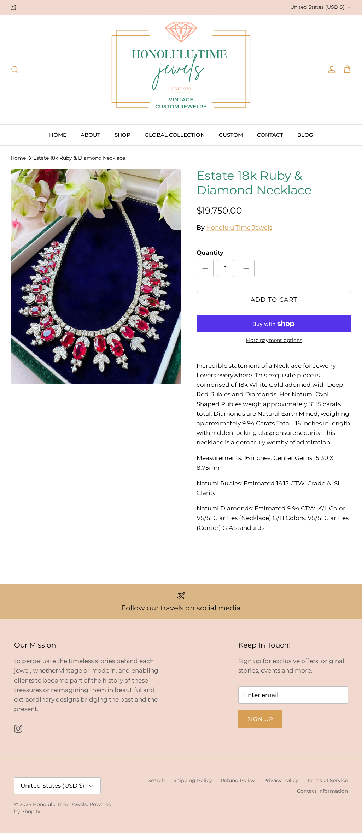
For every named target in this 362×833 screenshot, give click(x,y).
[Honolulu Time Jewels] (181, 69)
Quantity (210, 252)
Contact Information (322, 791)
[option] (96, 276)
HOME (57, 134)
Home (18, 158)
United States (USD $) (317, 7)
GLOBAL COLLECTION (175, 134)
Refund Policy (238, 780)
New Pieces (191, 8)
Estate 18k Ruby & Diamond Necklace (79, 158)
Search (156, 780)
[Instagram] (13, 7)
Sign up (260, 719)
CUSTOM (231, 134)
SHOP (122, 134)
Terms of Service (327, 780)
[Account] (330, 69)
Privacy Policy (280, 780)
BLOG (305, 134)
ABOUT (90, 134)
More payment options (274, 340)
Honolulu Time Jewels (239, 227)
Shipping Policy (192, 780)
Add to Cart (274, 299)
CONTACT (270, 134)
